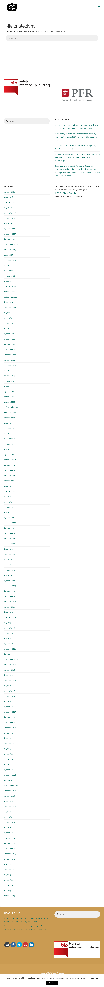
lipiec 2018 (8, 675)
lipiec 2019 (8, 612)
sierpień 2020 (9, 544)
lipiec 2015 (8, 864)
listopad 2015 (9, 843)
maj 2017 (7, 749)
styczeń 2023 (9, 391)
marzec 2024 (9, 323)
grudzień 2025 (10, 234)
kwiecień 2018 (10, 691)
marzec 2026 (9, 218)
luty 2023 (7, 386)
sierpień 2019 (9, 607)
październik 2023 (11, 349)
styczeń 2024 (9, 334)
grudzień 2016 (10, 775)
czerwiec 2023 (10, 365)
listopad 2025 (9, 239)
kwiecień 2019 (9, 628)
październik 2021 (11, 470)
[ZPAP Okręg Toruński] (12, 6)
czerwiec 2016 (10, 806)
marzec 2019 (9, 633)
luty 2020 (8, 575)
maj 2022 (7, 433)
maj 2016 (8, 812)
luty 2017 (7, 764)
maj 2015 (7, 875)
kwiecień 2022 (9, 439)
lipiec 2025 (8, 255)
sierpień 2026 (9, 192)
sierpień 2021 (9, 481)
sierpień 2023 (9, 360)
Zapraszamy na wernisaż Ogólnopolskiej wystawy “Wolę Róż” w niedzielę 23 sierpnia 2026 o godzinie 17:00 (75, 137)
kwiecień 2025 (9, 271)
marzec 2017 (9, 759)
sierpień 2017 (9, 733)
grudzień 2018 (10, 649)
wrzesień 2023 (10, 355)
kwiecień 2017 (9, 754)
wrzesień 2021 (10, 475)
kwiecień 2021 (9, 502)
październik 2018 (11, 659)
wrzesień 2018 (10, 665)
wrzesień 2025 (10, 249)
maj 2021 (7, 496)
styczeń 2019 (9, 644)
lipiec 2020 (8, 549)
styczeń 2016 (9, 833)
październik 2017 (11, 722)
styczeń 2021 (9, 517)
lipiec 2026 (8, 197)
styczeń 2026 (9, 228)
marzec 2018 (9, 696)
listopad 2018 (9, 654)
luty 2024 (8, 328)
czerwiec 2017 (10, 743)
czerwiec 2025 (10, 260)
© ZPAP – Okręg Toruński (65, 193)
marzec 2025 (9, 276)
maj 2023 (7, 370)
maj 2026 (8, 207)
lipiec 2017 (8, 738)
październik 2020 (11, 533)
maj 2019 (7, 623)
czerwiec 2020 (10, 554)
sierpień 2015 (9, 859)
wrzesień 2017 (10, 728)
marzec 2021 (9, 507)
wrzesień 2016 (10, 791)
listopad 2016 (9, 780)
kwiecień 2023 (9, 376)
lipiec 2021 (8, 486)
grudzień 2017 (10, 712)
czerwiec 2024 (10, 307)
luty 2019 (7, 638)
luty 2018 (8, 701)
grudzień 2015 (10, 838)
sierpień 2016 (9, 796)
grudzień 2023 (10, 339)
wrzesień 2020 (10, 538)
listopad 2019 (9, 591)
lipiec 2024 (8, 302)
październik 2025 (11, 244)
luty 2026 (8, 223)
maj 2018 (8, 686)
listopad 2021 (9, 465)
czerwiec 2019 (10, 617)
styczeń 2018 (9, 707)
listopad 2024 (9, 292)
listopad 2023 (9, 344)
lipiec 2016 (8, 801)
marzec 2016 (9, 822)
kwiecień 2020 (10, 565)
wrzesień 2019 (10, 602)
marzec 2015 (9, 885)
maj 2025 (7, 265)
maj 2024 (8, 313)
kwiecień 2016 (10, 817)
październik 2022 (11, 407)
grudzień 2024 (10, 286)
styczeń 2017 (9, 770)
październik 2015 (11, 848)
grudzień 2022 (10, 397)
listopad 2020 (9, 528)
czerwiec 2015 (10, 869)
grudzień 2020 (10, 523)
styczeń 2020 (9, 581)
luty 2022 (7, 449)
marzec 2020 (9, 570)
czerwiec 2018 (10, 680)
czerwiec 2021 (10, 491)
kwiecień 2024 (10, 318)
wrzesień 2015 (10, 854)
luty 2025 (7, 281)
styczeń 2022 (9, 454)
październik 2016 (11, 785)
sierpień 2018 (9, 670)
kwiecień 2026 (10, 213)
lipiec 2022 (8, 423)
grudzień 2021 (10, 460)
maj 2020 (8, 559)
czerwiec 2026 (10, 202)
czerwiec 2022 (10, 428)
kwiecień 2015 (9, 880)
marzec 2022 (9, 444)
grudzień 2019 (10, 586)
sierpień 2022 (9, 418)
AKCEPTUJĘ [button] (52, 983)
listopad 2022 (9, 402)
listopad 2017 (9, 717)
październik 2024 (11, 297)
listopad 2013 (9, 896)
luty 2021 (7, 512)
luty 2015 (7, 891)
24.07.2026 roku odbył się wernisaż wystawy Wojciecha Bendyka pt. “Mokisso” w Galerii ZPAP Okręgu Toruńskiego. (77, 157)
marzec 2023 (9, 381)
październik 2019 (11, 596)
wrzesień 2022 (10, 412)
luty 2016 (8, 827)
